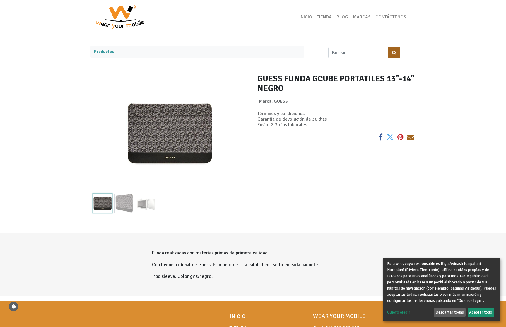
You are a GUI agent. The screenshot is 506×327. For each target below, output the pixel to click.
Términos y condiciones (281, 114)
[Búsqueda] (394, 52)
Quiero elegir (398, 312)
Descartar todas (449, 312)
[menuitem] (305, 17)
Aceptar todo (480, 312)
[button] (102, 133)
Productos (104, 51)
